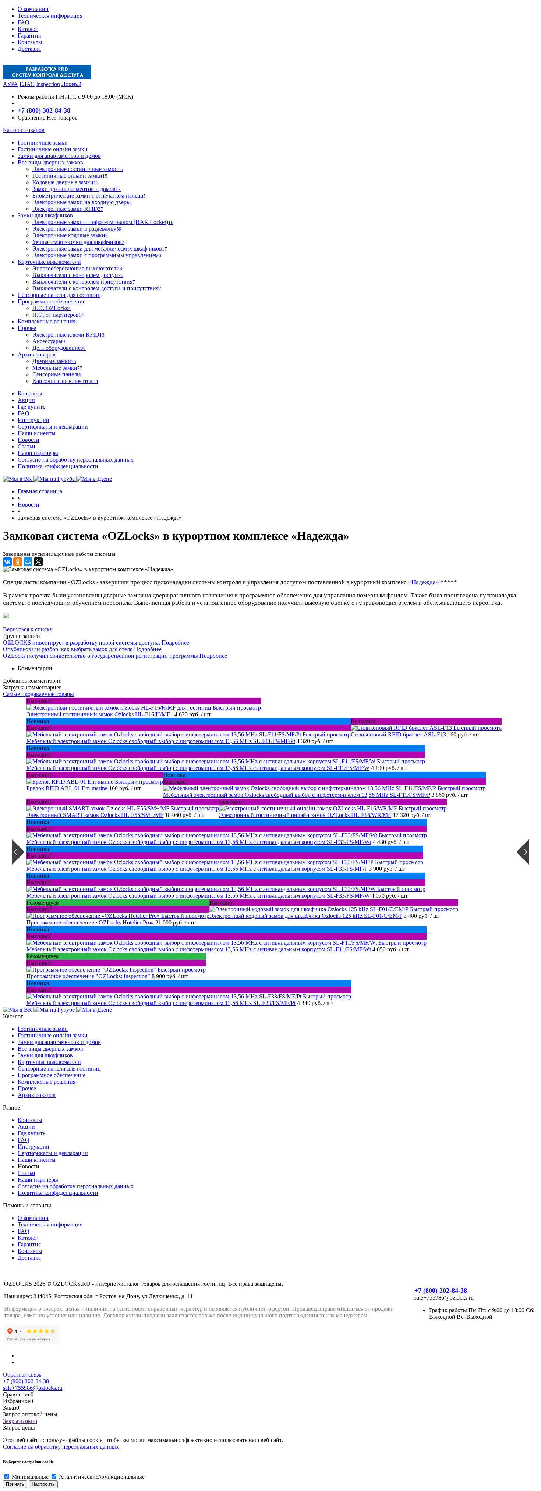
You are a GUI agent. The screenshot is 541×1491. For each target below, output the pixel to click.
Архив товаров (37, 1095)
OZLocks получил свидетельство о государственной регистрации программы (100, 656)
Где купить (31, 407)
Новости (28, 440)
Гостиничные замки (43, 1029)
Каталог (28, 29)
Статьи (26, 446)
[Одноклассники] (17, 561)
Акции (26, 400)
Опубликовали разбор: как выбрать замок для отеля (67, 649)
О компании (33, 9)
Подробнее (175, 642)
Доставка (29, 49)
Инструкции (33, 420)
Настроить (43, 1484)
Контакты (30, 42)
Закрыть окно (20, 1421)
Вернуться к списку (28, 629)
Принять (15, 1484)
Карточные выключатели (49, 1062)
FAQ (23, 22)
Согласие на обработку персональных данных (76, 460)
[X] (38, 561)
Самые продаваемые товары (38, 694)
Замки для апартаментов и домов (59, 1042)
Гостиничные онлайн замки (53, 1035)
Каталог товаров (24, 130)
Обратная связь (22, 1374)
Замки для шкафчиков (45, 1055)
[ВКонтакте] (7, 561)
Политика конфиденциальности (58, 466)
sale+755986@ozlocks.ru (32, 1388)
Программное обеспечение (51, 1075)
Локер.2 (71, 84)
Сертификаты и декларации (53, 426)
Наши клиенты (37, 433)
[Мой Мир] (28, 561)
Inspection (48, 84)
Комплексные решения (46, 1082)
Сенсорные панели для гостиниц (59, 1068)
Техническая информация (50, 16)
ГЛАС (27, 84)
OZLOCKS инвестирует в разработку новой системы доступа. (81, 642)
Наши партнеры (38, 453)
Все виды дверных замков (50, 1049)
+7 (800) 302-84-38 (44, 110)
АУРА (10, 84)
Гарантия (29, 35)
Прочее (27, 1088)
